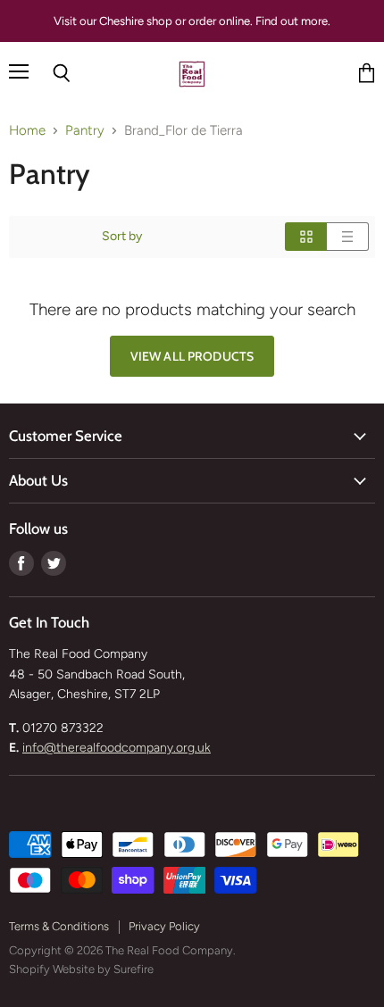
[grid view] (306, 236)
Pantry (84, 130)
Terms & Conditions (59, 926)
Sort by (122, 236)
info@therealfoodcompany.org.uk (116, 747)
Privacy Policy (164, 926)
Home (27, 130)
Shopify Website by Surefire (81, 969)
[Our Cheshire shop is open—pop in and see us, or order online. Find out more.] (192, 21)
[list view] (348, 236)
